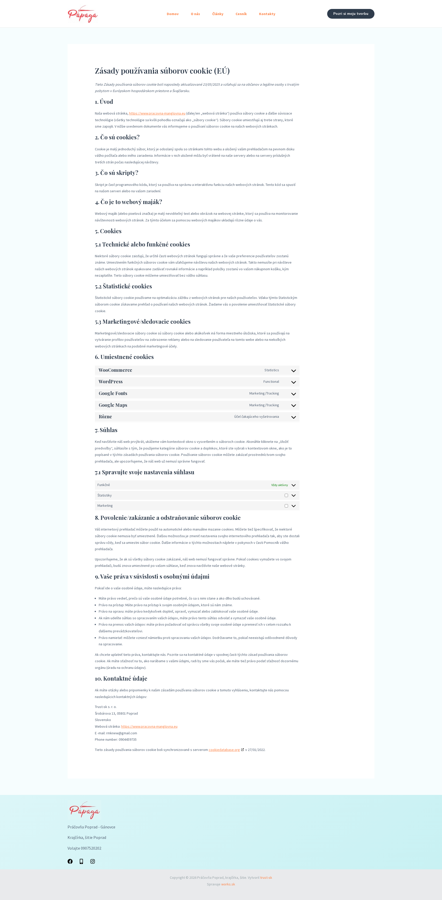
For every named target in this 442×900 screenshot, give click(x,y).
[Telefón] (81, 861)
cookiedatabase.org (224, 749)
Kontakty (267, 14)
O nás (195, 14)
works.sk (228, 884)
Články (217, 14)
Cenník (241, 14)
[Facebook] (70, 861)
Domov (173, 14)
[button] (350, 14)
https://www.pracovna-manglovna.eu (157, 113)
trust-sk (266, 877)
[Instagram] (92, 861)
